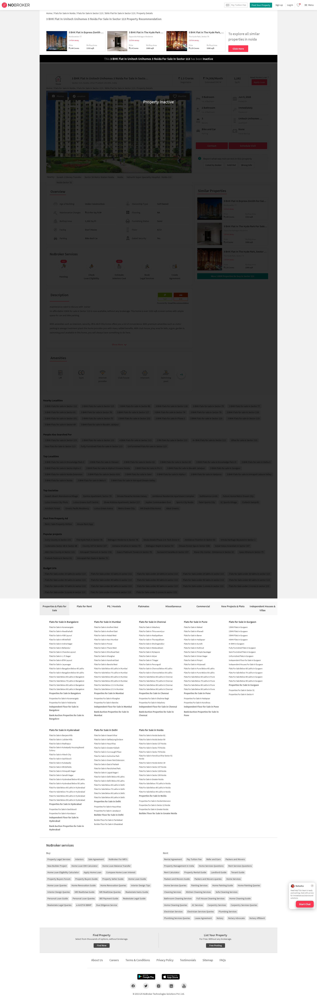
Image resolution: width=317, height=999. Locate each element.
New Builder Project (57, 865)
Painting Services (199, 885)
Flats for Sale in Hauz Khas (105, 743)
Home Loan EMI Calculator (84, 865)
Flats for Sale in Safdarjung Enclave (108, 739)
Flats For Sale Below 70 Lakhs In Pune (199, 681)
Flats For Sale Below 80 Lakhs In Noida (155, 787)
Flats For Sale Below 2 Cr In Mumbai (108, 689)
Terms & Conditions (137, 960)
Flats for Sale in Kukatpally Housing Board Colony (66, 749)
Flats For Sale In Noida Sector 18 (152, 763)
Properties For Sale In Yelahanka (62, 702)
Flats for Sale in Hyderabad (64, 730)
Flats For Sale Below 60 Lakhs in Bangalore (66, 677)
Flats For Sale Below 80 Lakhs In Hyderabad (67, 796)
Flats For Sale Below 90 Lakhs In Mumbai (110, 681)
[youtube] (184, 986)
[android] (146, 977)
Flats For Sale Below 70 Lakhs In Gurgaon (246, 672)
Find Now (101, 945)
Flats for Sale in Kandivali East (106, 660)
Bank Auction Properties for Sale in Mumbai (111, 713)
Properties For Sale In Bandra (106, 702)
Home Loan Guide (137, 878)
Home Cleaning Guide (240, 898)
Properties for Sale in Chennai (154, 693)
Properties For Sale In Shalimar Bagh (154, 698)
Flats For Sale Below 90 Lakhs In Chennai (156, 689)
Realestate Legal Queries (59, 905)
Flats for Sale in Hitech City (60, 754)
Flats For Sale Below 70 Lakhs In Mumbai (110, 672)
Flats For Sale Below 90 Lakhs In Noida (155, 791)
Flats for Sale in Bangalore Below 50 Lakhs (66, 672)
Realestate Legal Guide (134, 898)
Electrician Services (173, 911)
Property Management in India (179, 865)
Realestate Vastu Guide (136, 892)
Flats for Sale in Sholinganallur (151, 643)
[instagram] (159, 986)
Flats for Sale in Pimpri (193, 660)
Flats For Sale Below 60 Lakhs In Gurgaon (246, 668)
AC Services (197, 905)
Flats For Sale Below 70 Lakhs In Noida (155, 783)
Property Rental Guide (195, 872)
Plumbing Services (228, 911)
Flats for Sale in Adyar (148, 656)
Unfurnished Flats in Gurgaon (241, 656)
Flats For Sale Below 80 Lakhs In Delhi (109, 793)
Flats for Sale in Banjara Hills (60, 735)
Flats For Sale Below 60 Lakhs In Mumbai (110, 668)
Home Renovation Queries (113, 885)
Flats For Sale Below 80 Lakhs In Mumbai (110, 677)
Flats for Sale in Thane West (105, 648)
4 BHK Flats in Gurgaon (238, 639)
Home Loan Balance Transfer (116, 865)
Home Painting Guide (222, 885)
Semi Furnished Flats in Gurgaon (242, 652)
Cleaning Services (172, 892)
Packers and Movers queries (208, 878)
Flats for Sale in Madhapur (60, 743)
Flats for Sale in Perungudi (150, 664)
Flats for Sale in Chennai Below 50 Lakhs (155, 672)
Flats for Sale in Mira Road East (106, 652)
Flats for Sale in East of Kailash (106, 764)
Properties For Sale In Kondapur (62, 813)
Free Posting (215, 945)
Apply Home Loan (92, 872)
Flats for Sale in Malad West (105, 635)
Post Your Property (261, 5)
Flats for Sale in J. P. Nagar (60, 656)
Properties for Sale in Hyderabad (65, 804)
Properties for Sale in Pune (197, 693)
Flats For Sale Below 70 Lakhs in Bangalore (66, 681)
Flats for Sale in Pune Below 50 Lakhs (199, 672)
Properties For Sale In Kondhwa (197, 702)
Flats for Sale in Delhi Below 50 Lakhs (109, 781)
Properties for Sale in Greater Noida (153, 809)
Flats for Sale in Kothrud (194, 648)
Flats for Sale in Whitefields (60, 767)
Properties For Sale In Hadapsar (197, 698)
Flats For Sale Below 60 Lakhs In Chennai (156, 677)
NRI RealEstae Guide (84, 892)
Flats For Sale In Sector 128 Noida (152, 771)
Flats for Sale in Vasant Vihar (105, 735)
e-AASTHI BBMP (83, 905)
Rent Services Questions (240, 865)
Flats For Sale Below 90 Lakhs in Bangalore (66, 689)
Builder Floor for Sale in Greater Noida (158, 813)
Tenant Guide (237, 872)
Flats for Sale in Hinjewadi (194, 664)
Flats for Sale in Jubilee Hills (60, 739)
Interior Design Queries (58, 892)
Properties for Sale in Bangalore (65, 693)
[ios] (171, 977)
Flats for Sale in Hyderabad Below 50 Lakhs (67, 783)
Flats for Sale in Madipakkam (151, 635)
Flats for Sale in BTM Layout (60, 660)
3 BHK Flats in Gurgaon (238, 635)
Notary (220, 918)
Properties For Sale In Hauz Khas (107, 806)
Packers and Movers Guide (177, 878)
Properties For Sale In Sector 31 (241, 690)
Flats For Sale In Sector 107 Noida (152, 767)
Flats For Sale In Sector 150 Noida (152, 775)
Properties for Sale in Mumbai (109, 693)
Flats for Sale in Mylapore (149, 652)
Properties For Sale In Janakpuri (107, 810)
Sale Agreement (96, 859)
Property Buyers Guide (86, 878)
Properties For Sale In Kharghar (107, 698)
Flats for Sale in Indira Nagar (60, 643)
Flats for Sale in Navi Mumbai (106, 639)
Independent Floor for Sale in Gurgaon (245, 660)
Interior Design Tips (140, 885)
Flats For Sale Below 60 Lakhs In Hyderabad (67, 787)
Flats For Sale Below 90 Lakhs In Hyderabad (67, 800)
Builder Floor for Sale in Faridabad (108, 820)
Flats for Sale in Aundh (193, 643)
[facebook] (133, 986)
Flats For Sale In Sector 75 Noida (152, 747)
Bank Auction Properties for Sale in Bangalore (66, 717)
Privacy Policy (165, 960)
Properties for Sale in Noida (152, 795)
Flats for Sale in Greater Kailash (107, 747)
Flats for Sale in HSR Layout (60, 635)
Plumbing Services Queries (177, 918)
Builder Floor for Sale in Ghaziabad (108, 824)
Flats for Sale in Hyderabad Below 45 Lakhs (67, 779)
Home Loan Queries (57, 885)
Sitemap (208, 960)
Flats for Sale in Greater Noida (151, 779)
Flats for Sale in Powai (103, 643)
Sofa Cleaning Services (226, 892)
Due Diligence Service (106, 905)
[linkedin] (171, 986)
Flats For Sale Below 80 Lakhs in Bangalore (66, 685)
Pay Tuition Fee (194, 859)
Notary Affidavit (257, 918)
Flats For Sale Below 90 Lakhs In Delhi (109, 797)
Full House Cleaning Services (210, 898)
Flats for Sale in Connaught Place (107, 752)
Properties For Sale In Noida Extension (155, 801)
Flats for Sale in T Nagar (148, 660)
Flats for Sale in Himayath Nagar (62, 771)
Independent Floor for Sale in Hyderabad (63, 819)
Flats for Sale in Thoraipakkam (151, 639)
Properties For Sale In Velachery (152, 702)
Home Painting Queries (249, 885)
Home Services (233, 878)
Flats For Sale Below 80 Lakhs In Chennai (156, 685)
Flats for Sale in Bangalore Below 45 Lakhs (66, 668)
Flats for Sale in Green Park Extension (109, 760)
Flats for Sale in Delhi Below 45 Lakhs (109, 776)
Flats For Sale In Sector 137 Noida (152, 743)
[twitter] (146, 986)
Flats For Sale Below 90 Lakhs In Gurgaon (246, 681)
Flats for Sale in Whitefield (60, 639)
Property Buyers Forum (58, 878)
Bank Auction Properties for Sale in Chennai (156, 713)
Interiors (79, 859)
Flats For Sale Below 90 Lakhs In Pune (199, 689)
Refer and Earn (213, 859)
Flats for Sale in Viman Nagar (195, 656)
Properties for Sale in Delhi (107, 801)
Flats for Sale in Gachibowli (60, 758)
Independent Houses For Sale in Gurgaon (246, 664)
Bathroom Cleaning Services (178, 898)
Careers (114, 960)
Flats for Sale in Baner (193, 635)
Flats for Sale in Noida (151, 730)
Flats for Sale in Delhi (106, 730)
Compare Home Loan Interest (120, 872)
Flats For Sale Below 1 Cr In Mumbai (108, 685)
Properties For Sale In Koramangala (63, 698)
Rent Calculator (171, 872)
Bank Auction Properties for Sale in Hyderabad (66, 828)
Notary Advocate (236, 918)
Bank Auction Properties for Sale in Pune (201, 713)
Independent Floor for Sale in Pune (201, 706)
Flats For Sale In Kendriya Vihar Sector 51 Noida (155, 757)
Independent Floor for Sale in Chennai (158, 706)
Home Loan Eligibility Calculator (63, 872)
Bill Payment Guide (109, 898)
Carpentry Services (217, 905)
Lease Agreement (203, 918)
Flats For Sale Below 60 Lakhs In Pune (199, 677)
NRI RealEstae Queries (110, 892)
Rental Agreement (173, 859)
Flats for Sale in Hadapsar (194, 639)
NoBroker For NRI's (118, 859)
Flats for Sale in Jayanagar (60, 664)
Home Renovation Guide (83, 885)
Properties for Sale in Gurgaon (244, 684)
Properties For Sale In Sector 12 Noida (154, 805)
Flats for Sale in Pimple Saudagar (197, 652)
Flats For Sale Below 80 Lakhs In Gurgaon (246, 677)
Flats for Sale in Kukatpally (60, 763)
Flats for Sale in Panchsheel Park (107, 768)
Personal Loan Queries (84, 898)
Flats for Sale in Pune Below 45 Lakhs (199, 668)
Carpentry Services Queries (244, 905)
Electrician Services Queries (200, 911)
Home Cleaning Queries (175, 905)
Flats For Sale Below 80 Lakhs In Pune (199, 685)
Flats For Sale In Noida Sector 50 (152, 739)
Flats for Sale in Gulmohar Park (106, 756)
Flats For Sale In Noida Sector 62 (152, 735)
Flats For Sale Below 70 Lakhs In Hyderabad (67, 791)
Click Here (238, 48)
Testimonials (188, 960)
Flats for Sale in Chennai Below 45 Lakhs (155, 668)
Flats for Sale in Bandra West (105, 664)
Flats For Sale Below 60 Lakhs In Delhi (109, 785)
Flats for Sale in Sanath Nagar (61, 775)
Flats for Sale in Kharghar (104, 656)
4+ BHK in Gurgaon (236, 643)
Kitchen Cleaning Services (198, 892)
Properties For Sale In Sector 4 (241, 694)
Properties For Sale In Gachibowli (63, 809)
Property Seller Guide (112, 878)
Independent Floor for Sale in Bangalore (63, 708)
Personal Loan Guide (57, 898)
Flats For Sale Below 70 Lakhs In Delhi (109, 789)
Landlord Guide (218, 872)
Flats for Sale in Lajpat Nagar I (106, 772)
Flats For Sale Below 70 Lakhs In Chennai (156, 681)
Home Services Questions (211, 865)
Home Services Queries (175, 885)
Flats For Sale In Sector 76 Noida (152, 752)
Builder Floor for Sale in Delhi (108, 814)
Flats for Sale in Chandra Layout (62, 652)
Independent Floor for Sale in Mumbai (113, 706)
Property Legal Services (58, 859)
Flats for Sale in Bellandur (59, 648)
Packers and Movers (235, 859)
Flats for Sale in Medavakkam (151, 648)
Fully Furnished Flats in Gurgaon (242, 648)
